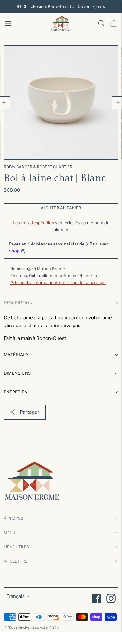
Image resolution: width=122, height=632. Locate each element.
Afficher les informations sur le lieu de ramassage (58, 282)
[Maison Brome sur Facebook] (96, 599)
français (15, 596)
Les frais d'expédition (33, 222)
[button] (61, 304)
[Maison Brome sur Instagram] (111, 599)
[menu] (8, 23)
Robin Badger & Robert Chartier (38, 166)
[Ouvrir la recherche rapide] (101, 23)
